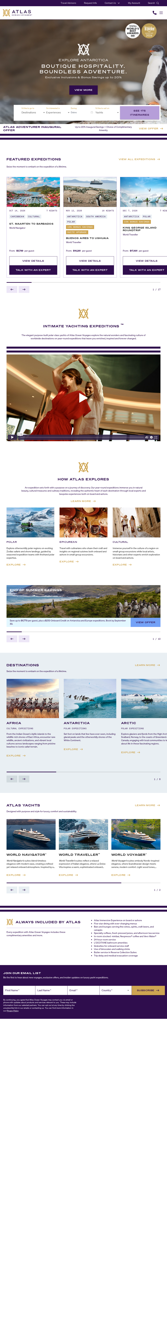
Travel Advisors (68, 3)
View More (84, 89)
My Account (134, 3)
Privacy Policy (13, 1010)
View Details (33, 260)
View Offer (145, 622)
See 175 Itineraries (139, 112)
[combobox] (31, 112)
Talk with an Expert (33, 269)
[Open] (44, 112)
